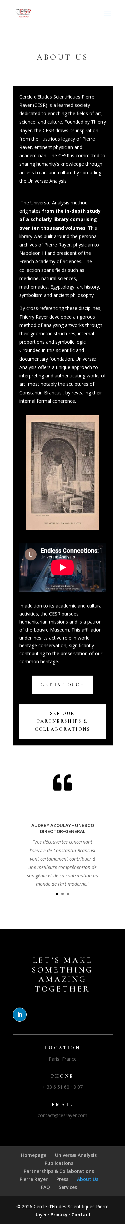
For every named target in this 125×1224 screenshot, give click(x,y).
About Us (87, 1179)
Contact (81, 1214)
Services (68, 1187)
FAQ (45, 1187)
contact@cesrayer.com (62, 1115)
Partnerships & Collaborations (59, 1171)
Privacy (59, 1214)
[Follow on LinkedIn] (20, 1015)
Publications (59, 1163)
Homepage (33, 1155)
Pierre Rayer (34, 1179)
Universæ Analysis (76, 1155)
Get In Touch (62, 685)
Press (62, 1179)
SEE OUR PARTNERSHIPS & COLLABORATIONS (62, 721)
